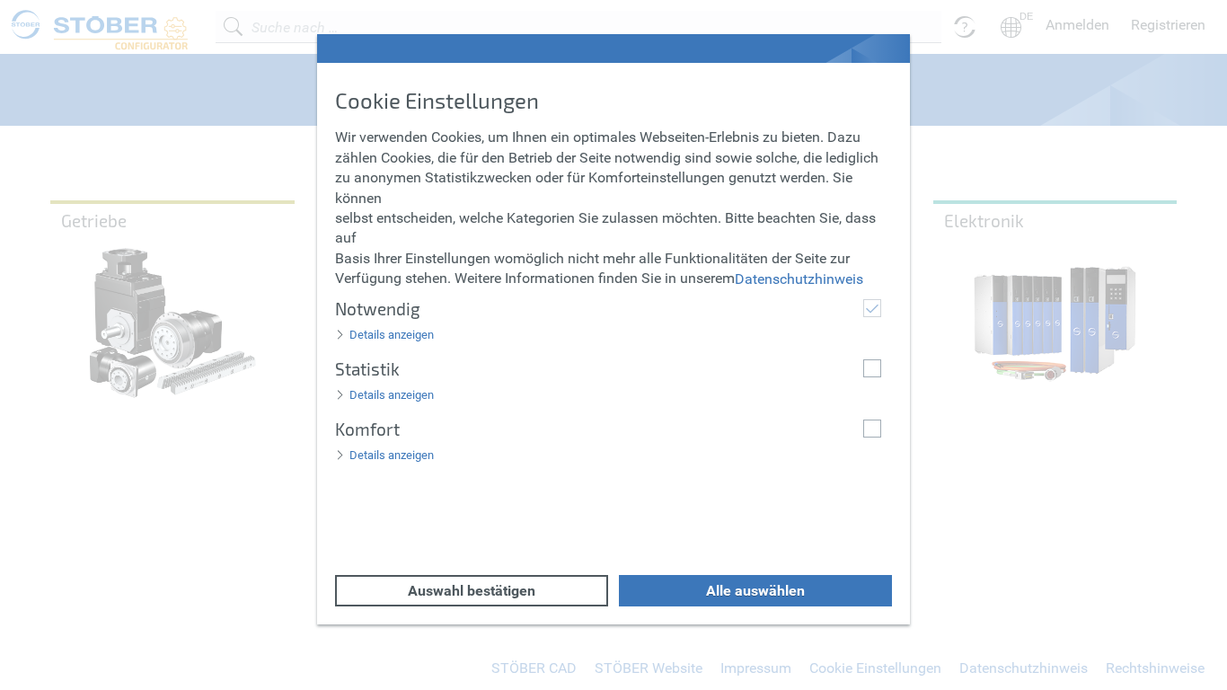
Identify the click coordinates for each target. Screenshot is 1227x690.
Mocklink (28, 9)
